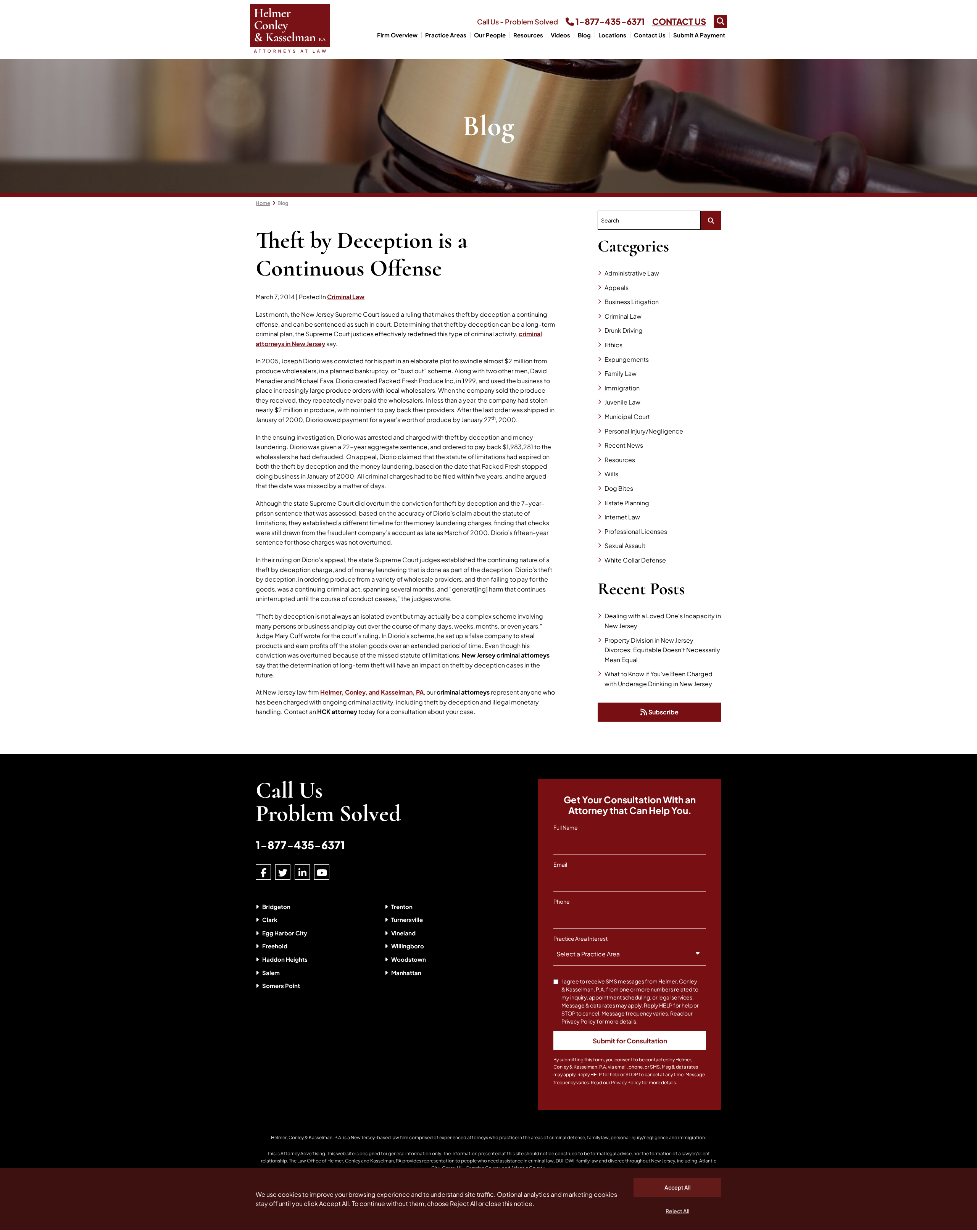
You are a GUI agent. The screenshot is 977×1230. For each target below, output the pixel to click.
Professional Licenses (636, 531)
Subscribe (663, 712)
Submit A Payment (699, 35)
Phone (561, 901)
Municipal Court (627, 417)
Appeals (617, 288)
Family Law (621, 373)
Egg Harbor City (284, 933)
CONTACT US (679, 21)
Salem (271, 972)
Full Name (565, 827)
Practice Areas (445, 35)
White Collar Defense (635, 560)
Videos (560, 35)
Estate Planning (627, 503)
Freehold (274, 946)
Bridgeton (276, 906)
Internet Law (622, 517)
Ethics (613, 345)
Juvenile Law (622, 402)
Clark (269, 919)
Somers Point (281, 985)
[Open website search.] (720, 21)
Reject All (677, 1210)
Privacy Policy (626, 1082)
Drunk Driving (624, 330)
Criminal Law (345, 297)
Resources (528, 35)
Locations (612, 35)
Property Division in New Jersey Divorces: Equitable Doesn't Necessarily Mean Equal (662, 650)
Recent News (624, 445)
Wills (611, 474)
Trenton (402, 906)
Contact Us (650, 35)
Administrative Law (632, 273)
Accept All (677, 1187)
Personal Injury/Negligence (644, 431)
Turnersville (407, 919)
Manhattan (406, 972)
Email (560, 864)
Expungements (627, 359)
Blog (584, 35)
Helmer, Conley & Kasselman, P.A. (306, 1137)
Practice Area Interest (580, 938)
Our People (490, 35)
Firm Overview (397, 35)
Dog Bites (619, 488)
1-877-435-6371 (609, 21)
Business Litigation (632, 302)
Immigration (622, 388)
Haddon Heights (285, 959)
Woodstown (408, 959)
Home (263, 203)
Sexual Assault (625, 546)
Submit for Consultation (630, 1041)
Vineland (403, 933)
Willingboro (407, 946)
